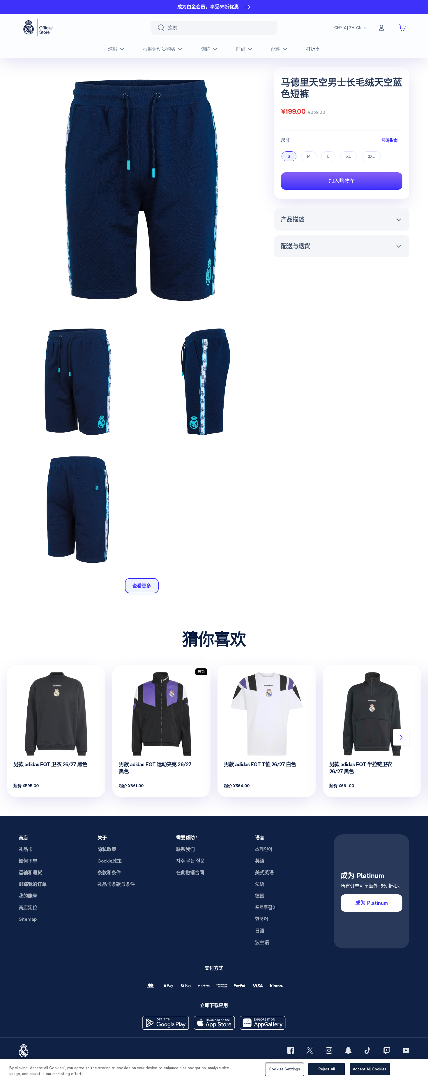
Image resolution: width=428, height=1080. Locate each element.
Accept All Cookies (369, 1069)
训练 (206, 49)
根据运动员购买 (159, 49)
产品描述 (292, 219)
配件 (275, 49)
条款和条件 (109, 872)
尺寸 (285, 140)
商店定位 (28, 907)
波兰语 (262, 942)
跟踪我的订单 (33, 884)
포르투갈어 (266, 907)
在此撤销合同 (190, 872)
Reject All (327, 1069)
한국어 (261, 919)
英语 (259, 861)
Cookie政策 (110, 861)
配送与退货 (295, 246)
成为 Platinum (371, 903)
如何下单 (28, 861)
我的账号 (28, 896)
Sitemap (28, 919)
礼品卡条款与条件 (116, 884)
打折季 (313, 49)
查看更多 (141, 586)
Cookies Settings (284, 1069)
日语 (259, 931)
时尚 (240, 49)
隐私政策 (107, 849)
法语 (259, 884)
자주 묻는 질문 (190, 861)
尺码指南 (389, 140)
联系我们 (185, 849)
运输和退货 (30, 872)
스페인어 (264, 849)
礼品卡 (26, 849)
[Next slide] (401, 737)
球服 (112, 49)
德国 (259, 896)
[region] (214, 1069)
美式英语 (264, 872)
